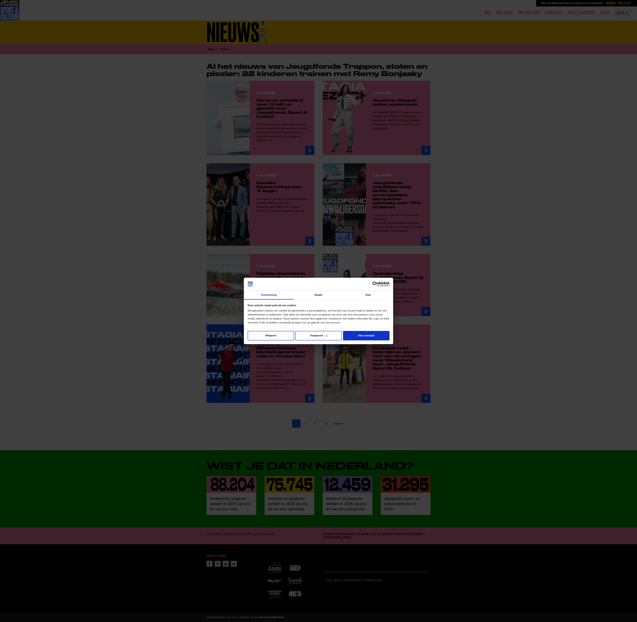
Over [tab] (368, 294)
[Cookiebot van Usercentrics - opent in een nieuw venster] (374, 284)
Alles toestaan (366, 335)
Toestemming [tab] (269, 294)
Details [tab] (319, 294)
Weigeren (270, 335)
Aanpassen (316, 335)
